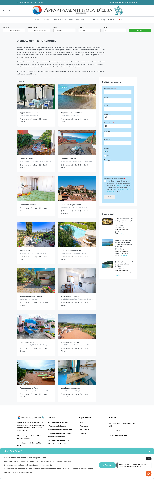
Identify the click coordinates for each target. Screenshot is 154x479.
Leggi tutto (124, 234)
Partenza (82, 27)
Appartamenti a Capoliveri (58, 422)
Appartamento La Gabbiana (72, 113)
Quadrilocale (84, 429)
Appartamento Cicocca (29, 113)
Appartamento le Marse (29, 388)
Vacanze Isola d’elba (76, 20)
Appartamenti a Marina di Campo (60, 433)
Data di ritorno (109, 123)
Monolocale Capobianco (70, 388)
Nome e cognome (110, 89)
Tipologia (6, 27)
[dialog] (77, 463)
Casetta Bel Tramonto (28, 342)
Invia (109, 197)
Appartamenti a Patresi (57, 437)
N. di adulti (107, 131)
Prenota (139, 30)
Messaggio (107, 160)
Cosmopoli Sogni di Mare (71, 205)
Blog (103, 20)
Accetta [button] (108, 465)
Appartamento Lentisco (70, 296)
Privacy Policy (120, 185)
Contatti (40, 2)
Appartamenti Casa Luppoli (31, 296)
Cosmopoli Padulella (28, 205)
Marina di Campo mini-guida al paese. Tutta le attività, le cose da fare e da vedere (123, 243)
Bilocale (82, 422)
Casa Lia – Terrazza (68, 159)
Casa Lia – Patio (26, 159)
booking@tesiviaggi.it (120, 435)
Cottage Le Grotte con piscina (72, 250)
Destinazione (32, 27)
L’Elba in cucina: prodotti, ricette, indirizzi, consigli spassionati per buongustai (124, 222)
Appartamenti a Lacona (57, 426)
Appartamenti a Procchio (58, 444)
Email (106, 97)
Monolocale (84, 426)
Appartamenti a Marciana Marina (60, 429)
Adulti (105, 27)
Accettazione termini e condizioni (114, 179)
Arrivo (55, 27)
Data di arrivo (108, 114)
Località (93, 20)
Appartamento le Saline (70, 342)
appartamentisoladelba (121, 229)
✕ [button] (149, 451)
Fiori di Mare (25, 250)
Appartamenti (58, 20)
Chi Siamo (46, 20)
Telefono (106, 106)
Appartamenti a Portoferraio (59, 440)
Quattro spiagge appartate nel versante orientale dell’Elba (124, 264)
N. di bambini (108, 140)
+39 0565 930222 (26, 2)
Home (37, 20)
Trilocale (83, 433)
